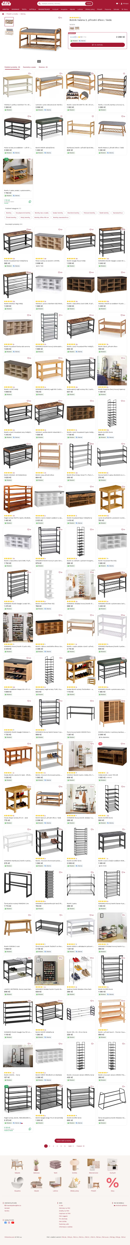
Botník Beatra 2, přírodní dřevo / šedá (111, 148)
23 (124, 572)
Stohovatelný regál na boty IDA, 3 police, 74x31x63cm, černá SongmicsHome (92, 389)
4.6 (81, 37)
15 (61, 872)
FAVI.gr (118, 1237)
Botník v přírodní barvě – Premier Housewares (114, 1032)
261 (93, 915)
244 (30, 444)
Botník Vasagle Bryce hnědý (76, 261)
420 (30, 658)
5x (107, 472)
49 (61, 529)
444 (92, 272)
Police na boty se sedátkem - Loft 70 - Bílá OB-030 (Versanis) (25, 148)
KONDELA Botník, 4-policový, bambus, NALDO (113, 732)
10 (124, 486)
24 (124, 529)
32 (93, 701)
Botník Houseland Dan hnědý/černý (16, 261)
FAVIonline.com (9, 1237)
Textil (55, 1173)
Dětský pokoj (74, 1191)
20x (108, 258)
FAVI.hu (81, 1237)
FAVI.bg (112, 1237)
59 (124, 701)
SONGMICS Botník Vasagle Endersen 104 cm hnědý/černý (23, 732)
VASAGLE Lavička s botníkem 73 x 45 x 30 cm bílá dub (22, 105)
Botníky (23, 14)
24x (76, 301)
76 (61, 615)
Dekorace (36, 1173)
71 (93, 1086)
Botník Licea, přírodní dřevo (45, 475)
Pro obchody (63, 1219)
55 (61, 17)
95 (30, 358)
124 (124, 615)
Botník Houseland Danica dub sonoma (17, 346)
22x (76, 472)
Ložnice (55, 1191)
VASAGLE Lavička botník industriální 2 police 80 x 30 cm (55, 432)
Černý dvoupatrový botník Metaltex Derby (112, 1118)
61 (30, 486)
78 (93, 358)
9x (13, 344)
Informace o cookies (65, 1227)
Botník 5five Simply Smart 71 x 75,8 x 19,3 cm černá (84, 475)
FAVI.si (123, 1237)
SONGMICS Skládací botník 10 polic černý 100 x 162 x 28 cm (56, 989)
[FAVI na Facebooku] (5, 1223)
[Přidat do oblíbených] (124, 73)
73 (61, 315)
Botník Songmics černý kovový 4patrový (111, 389)
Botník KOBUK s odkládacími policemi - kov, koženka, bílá (86, 946)
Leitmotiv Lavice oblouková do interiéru (49, 105)
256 (124, 315)
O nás (61, 1205)
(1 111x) (84, 37)
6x (76, 558)
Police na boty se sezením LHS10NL (48, 261)
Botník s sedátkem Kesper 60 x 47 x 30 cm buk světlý (22, 689)
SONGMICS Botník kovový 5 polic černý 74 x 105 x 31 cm (54, 561)
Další (70, 1146)
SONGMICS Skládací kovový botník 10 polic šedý (83, 603)
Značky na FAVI (64, 1211)
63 (61, 1044)
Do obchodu (99, 45)
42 (61, 701)
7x (76, 515)
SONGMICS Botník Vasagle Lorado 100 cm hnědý (20, 603)
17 (93, 658)
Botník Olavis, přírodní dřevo (107, 346)
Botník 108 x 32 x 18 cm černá (77, 1032)
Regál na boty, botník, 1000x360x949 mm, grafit (20, 1118)
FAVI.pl (69, 1237)
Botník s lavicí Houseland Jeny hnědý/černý (18, 432)
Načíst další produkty (64, 1141)
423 (30, 272)
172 (61, 358)
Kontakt (7, 1208)
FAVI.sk (64, 1237)
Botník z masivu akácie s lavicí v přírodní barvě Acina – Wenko (88, 646)
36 (61, 572)
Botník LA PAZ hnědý (11, 389)
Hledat (89, 3)
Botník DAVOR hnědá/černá (45, 1032)
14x (45, 430)
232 (61, 272)
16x (14, 472)
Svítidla (74, 1173)
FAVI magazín (63, 1216)
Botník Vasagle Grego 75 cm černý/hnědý (49, 1118)
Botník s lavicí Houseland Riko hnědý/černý (81, 346)
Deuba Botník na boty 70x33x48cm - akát (81, 689)
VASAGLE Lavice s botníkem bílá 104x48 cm (50, 303)
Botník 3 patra (71, 903)
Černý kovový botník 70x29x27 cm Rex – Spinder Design (54, 946)
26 (124, 116)
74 (61, 486)
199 (93, 444)
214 (124, 401)
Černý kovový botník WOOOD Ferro (79, 732)
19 (30, 116)
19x (14, 515)
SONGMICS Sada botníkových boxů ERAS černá (51, 903)
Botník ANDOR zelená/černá (45, 148)
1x (13, 601)
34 (30, 529)
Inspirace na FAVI (64, 1213)
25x (14, 301)
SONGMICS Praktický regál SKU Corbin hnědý (51, 389)
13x (14, 430)
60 (124, 786)
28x (108, 301)
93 (93, 958)
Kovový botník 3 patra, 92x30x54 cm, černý (112, 475)
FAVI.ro (75, 1237)
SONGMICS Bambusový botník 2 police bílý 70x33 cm (22, 861)
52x (14, 258)
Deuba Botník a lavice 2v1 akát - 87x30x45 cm (19, 775)
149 (124, 744)
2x (45, 515)
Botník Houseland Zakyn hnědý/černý (79, 518)
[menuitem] (5, 9)
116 (30, 315)
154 (30, 401)
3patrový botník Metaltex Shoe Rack (79, 989)
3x (80, 17)
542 (92, 315)
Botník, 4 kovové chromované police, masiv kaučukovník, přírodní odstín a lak (62, 775)
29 (124, 958)
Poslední (79, 1146)
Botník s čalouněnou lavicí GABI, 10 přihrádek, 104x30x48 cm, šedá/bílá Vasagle (30, 561)
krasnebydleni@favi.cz (13, 1205)
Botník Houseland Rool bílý (107, 561)
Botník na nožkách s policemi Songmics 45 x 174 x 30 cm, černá (88, 561)
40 (93, 486)
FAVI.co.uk (105, 1237)
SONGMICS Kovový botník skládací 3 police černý (83, 818)
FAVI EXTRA (62, 1221)
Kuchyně (112, 1173)
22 (93, 786)
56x (108, 430)
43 (93, 401)
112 (124, 229)
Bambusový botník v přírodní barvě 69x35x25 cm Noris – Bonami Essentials (92, 148)
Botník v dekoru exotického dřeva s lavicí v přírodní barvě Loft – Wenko (60, 646)
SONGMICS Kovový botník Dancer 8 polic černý (114, 903)
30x (76, 344)
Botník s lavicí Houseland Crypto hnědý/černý (82, 432)
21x (45, 344)
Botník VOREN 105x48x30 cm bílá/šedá (49, 1075)
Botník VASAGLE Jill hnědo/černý (15, 475)
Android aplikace (121, 1205)
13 (61, 744)
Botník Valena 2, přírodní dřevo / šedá (48, 818)
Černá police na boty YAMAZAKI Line (16, 903)
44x (45, 258)
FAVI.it (93, 1237)
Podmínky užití (64, 1224)
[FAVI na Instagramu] (9, 1223)
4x (45, 558)
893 (30, 229)
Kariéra (7, 1211)
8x (107, 344)
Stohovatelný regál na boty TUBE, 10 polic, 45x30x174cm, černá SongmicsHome (62, 689)
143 (124, 272)
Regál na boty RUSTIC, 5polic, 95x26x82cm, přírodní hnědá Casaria (26, 518)
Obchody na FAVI (64, 1208)
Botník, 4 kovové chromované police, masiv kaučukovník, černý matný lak (60, 861)
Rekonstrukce (93, 1173)
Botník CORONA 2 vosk (12, 946)
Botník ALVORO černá (105, 432)
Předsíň (93, 1191)
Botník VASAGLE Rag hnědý (13, 303)
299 (61, 444)
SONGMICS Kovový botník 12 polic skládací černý (20, 646)
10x (45, 301)
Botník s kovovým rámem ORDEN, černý (80, 1075)
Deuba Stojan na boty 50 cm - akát (16, 818)
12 (93, 744)
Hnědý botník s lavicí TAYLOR (108, 775)
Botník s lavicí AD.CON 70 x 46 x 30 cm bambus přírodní (85, 105)
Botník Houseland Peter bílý (45, 603)
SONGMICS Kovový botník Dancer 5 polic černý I (52, 732)
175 (124, 358)
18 (124, 872)
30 (124, 444)
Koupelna (17, 1191)
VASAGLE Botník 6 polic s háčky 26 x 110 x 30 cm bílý (85, 775)
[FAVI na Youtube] (12, 1223)
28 (93, 572)
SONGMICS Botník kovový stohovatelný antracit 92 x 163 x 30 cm (57, 346)
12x (14, 387)
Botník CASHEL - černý (12, 1075)
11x (45, 387)
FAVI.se (98, 1237)
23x (108, 815)
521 (61, 229)
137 (124, 1001)
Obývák (36, 1191)
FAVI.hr (87, 1237)
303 (61, 1001)
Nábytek (17, 1173)
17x (45, 472)
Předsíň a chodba (12, 14)
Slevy (112, 1191)
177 (61, 401)
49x (76, 258)
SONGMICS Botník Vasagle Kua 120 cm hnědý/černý (21, 1032)
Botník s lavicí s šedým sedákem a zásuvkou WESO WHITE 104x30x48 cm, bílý (62, 518)
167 (93, 229)
